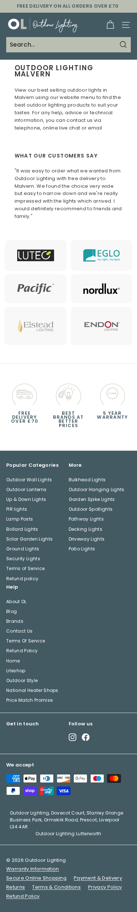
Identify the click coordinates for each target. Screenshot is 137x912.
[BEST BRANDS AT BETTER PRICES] (68, 392)
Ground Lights (22, 549)
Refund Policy (22, 651)
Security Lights (23, 558)
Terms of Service (25, 568)
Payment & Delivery (98, 878)
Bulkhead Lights (87, 480)
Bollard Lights (22, 529)
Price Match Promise (29, 700)
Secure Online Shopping (36, 878)
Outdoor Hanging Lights (97, 489)
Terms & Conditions (56, 887)
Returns (15, 887)
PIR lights (16, 509)
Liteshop (16, 671)
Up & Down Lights (26, 499)
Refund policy (22, 579)
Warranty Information (32, 868)
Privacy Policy (105, 887)
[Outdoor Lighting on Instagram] (72, 737)
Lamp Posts (19, 519)
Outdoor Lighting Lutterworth (68, 834)
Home (13, 661)
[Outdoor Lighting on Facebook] (86, 737)
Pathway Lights (86, 519)
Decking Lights (86, 529)
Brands (14, 621)
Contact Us (19, 631)
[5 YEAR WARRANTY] (112, 392)
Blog (11, 611)
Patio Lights (82, 549)
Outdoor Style (22, 680)
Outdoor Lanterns (26, 489)
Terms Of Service (25, 641)
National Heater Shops (32, 690)
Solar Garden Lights (29, 539)
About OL (16, 601)
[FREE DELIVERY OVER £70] (24, 392)
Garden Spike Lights (92, 499)
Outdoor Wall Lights (29, 480)
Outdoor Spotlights (91, 509)
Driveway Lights (87, 539)
